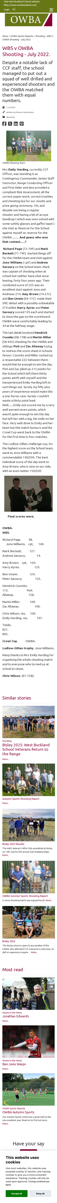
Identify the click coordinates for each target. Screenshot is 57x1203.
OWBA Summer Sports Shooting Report (25, 896)
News (5, 36)
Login (7, 9)
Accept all (16, 1193)
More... (5, 759)
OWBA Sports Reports (21, 36)
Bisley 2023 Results (13, 844)
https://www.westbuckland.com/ (20, 5)
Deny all (40, 1193)
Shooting (40, 36)
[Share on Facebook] (4, 124)
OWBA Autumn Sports (18, 1112)
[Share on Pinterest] (22, 124)
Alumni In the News (12, 1012)
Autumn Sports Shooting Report (20, 798)
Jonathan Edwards (15, 1016)
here (8, 1184)
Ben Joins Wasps (14, 1064)
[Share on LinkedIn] (16, 124)
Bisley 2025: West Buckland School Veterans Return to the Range (26, 749)
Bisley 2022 (8, 941)
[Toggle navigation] (51, 10)
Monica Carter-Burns (25, 112)
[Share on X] (10, 124)
